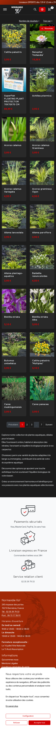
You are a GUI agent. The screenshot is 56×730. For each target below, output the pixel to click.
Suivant (49, 425)
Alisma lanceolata (13, 232)
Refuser (16, 723)
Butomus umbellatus (10, 362)
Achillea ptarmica (41, 95)
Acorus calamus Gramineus (40, 146)
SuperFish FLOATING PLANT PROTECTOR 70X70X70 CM (14, 100)
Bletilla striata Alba (40, 318)
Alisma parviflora (41, 232)
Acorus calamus (12, 145)
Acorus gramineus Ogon (42, 190)
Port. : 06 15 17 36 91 (11, 615)
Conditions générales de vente (15, 667)
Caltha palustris (13, 51)
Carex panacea (40, 404)
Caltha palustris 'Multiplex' (41, 362)
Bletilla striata (12, 316)
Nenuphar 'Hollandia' (37, 53)
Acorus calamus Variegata (12, 190)
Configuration (28, 716)
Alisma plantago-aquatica (13, 274)
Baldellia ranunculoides (39, 274)
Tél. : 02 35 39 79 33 (10, 612)
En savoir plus (12, 706)
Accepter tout (39, 723)
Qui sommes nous (10, 660)
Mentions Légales (10, 663)
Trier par (47, 21)
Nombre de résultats (28, 21)
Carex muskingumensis (13, 405)
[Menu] (5, 9)
